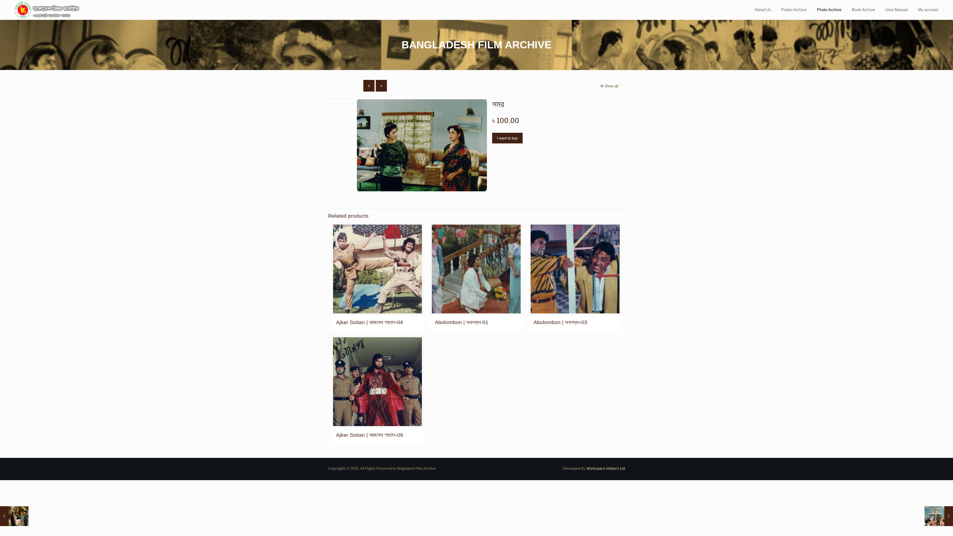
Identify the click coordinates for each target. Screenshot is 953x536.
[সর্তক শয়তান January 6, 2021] (938, 516)
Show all (611, 86)
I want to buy (507, 138)
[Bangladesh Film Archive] (47, 10)
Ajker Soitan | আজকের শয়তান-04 (369, 322)
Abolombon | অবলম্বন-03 (560, 322)
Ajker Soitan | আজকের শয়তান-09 (369, 435)
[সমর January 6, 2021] (14, 516)
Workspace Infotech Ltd (605, 468)
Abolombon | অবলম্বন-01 (461, 322)
